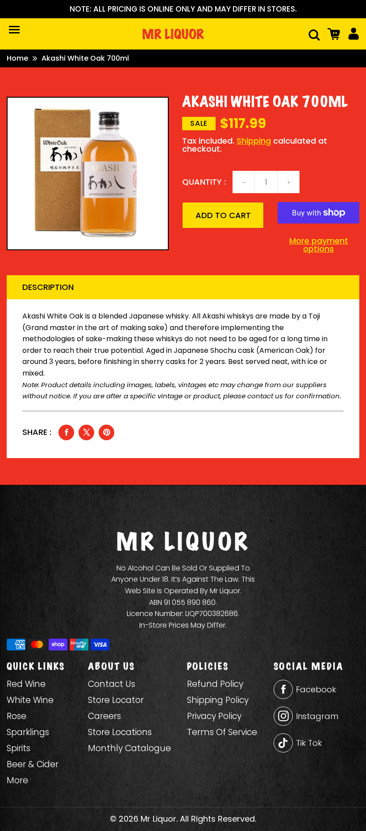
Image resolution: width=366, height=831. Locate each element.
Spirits (18, 748)
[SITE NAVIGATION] (14, 29)
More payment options (318, 245)
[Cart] (332, 34)
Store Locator (116, 700)
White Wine (30, 700)
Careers (104, 716)
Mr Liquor (158, 818)
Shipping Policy (218, 700)
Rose (16, 716)
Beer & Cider (32, 764)
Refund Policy (215, 684)
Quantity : (204, 182)
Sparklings (28, 732)
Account (351, 34)
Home (17, 58)
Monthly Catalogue (129, 748)
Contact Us (111, 684)
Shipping (254, 140)
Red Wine (26, 684)
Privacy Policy (214, 716)
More (17, 780)
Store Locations (120, 732)
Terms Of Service (222, 732)
